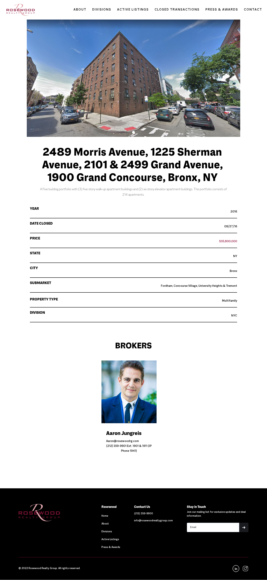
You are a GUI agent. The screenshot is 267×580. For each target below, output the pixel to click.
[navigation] (245, 569)
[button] (133, 132)
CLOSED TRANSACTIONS (177, 10)
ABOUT (79, 10)
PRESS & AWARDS (221, 10)
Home (104, 516)
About (105, 524)
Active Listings (110, 539)
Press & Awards (110, 547)
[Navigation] (53, 512)
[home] (18, 10)
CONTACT (253, 10)
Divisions (106, 531)
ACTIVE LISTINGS (133, 10)
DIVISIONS (101, 10)
